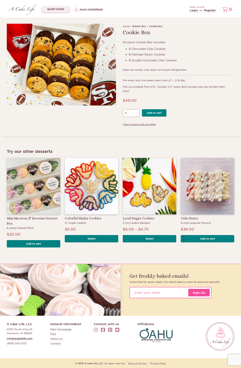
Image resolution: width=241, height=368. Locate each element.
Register (210, 10)
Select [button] (92, 238)
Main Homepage (91, 9)
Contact (55, 343)
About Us (56, 338)
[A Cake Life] (220, 336)
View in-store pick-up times (139, 124)
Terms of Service (137, 363)
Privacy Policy (158, 363)
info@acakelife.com (19, 338)
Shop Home (55, 9)
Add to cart (154, 112)
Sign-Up (199, 292)
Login (194, 10)
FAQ (53, 333)
